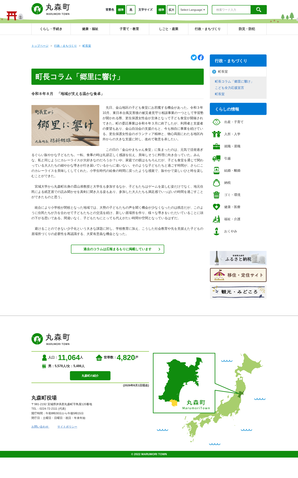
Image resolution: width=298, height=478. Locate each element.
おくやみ (230, 231)
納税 (227, 182)
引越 (227, 158)
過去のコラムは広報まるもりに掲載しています (118, 249)
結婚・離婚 (232, 170)
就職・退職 (232, 146)
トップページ (39, 45)
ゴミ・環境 (232, 195)
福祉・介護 (232, 219)
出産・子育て (234, 122)
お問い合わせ (40, 426)
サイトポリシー (67, 426)
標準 (121, 9)
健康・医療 (232, 207)
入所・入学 (232, 134)
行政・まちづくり (65, 45)
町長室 (87, 45)
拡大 (171, 9)
